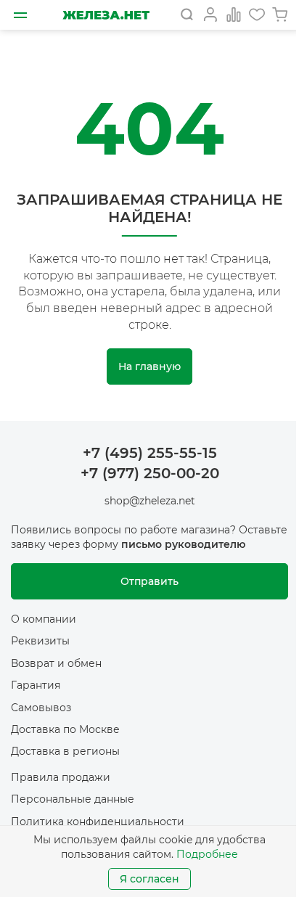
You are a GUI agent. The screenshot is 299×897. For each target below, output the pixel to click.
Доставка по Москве (65, 729)
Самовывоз (41, 707)
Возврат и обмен (56, 663)
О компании (43, 619)
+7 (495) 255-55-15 (150, 453)
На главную (149, 366)
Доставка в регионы (65, 751)
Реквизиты (40, 640)
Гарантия (35, 685)
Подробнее (207, 854)
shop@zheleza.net (150, 500)
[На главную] (106, 15)
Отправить (149, 581)
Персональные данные (72, 799)
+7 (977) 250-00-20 (150, 473)
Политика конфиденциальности (97, 821)
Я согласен (149, 878)
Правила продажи (60, 777)
